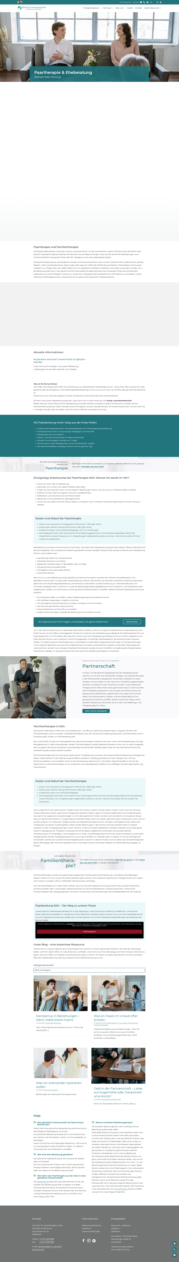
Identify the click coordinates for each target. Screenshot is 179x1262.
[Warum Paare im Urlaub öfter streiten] (118, 993)
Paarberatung (43, 1182)
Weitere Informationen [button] (89, 936)
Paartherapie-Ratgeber (101, 1025)
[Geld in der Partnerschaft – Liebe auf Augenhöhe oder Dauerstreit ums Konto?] (118, 1066)
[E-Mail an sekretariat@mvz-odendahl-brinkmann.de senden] (174, 1255)
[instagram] (157, 2)
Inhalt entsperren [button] (89, 931)
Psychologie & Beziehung (53, 1023)
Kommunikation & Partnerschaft (128, 1023)
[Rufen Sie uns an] (144, 2)
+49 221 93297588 (46, 1239)
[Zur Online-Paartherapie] (174, 1243)
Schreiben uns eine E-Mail (92, 467)
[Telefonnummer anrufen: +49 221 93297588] (174, 1249)
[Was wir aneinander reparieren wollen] (61, 1063)
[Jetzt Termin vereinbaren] (147, 2)
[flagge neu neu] (32, 7)
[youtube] (160, 2)
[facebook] (83, 1240)
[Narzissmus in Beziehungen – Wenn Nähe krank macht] (61, 993)
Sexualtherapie (121, 1189)
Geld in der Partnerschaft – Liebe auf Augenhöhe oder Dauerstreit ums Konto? (118, 1092)
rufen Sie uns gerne (123, 860)
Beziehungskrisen (112, 1023)
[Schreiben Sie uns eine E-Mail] (141, 2)
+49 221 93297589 (46, 1242)
